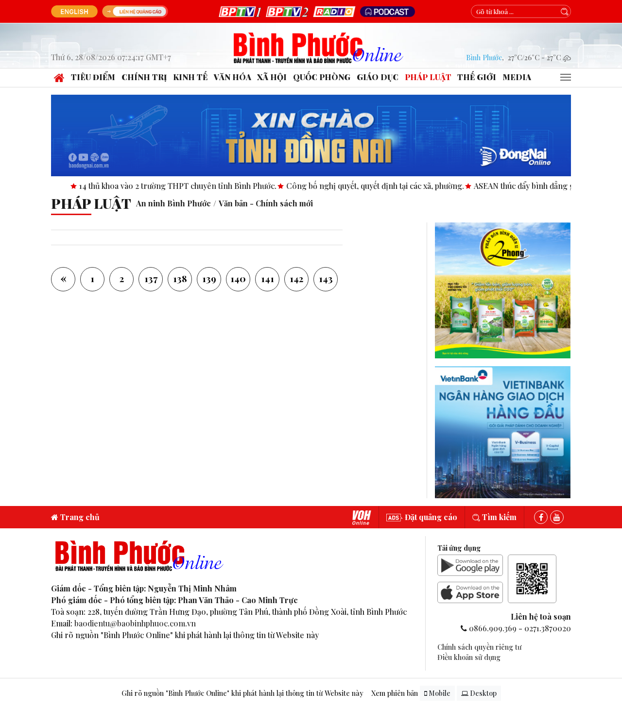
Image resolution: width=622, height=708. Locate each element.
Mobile (438, 693)
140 (238, 278)
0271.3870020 (547, 628)
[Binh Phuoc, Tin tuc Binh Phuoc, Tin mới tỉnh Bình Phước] (319, 46)
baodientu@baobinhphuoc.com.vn (135, 623)
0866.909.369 (493, 628)
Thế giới (476, 77)
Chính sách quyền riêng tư (479, 647)
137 (150, 278)
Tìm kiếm (498, 517)
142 (296, 278)
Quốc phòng (321, 77)
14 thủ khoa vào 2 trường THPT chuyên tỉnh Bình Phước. (151, 186)
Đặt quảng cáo (430, 517)
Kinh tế (190, 77)
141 (267, 278)
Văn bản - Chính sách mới (266, 203)
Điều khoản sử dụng (469, 657)
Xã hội (272, 77)
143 (326, 278)
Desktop (482, 693)
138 (180, 278)
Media (516, 77)
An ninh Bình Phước (173, 203)
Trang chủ (79, 517)
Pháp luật (428, 77)
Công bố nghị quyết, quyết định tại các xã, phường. (349, 186)
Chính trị (144, 77)
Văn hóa (232, 77)
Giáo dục (377, 77)
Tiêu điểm (93, 77)
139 (209, 278)
